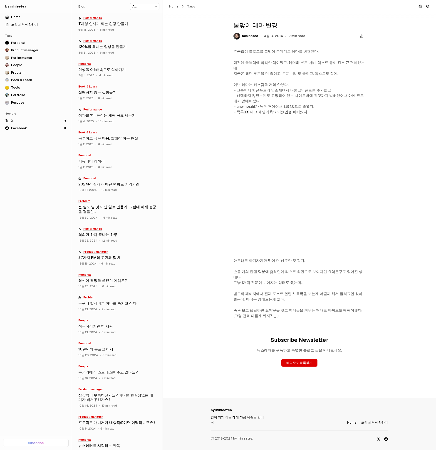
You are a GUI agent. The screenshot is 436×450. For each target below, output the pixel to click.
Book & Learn (87, 86)
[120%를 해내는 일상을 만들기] (117, 47)
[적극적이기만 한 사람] (117, 326)
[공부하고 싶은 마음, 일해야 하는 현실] (117, 138)
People (83, 320)
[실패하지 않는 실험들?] (117, 92)
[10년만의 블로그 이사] (117, 349)
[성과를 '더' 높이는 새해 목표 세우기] (117, 115)
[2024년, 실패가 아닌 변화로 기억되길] (117, 184)
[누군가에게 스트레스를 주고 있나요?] (117, 372)
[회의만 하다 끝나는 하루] (117, 235)
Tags (191, 6)
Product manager (95, 251)
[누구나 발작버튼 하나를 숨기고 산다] (117, 303)
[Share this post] (361, 36)
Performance (92, 18)
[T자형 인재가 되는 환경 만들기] (117, 24)
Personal (84, 63)
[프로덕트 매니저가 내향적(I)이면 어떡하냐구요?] (117, 422)
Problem (84, 201)
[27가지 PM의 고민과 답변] (117, 258)
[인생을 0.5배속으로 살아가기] (117, 70)
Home (173, 6)
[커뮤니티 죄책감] (117, 161)
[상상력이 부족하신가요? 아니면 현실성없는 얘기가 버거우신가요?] (117, 397)
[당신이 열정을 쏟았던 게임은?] (117, 280)
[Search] (427, 6)
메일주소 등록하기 (299, 363)
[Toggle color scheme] (420, 6)
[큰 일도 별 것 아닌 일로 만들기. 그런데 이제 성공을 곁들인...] (117, 209)
